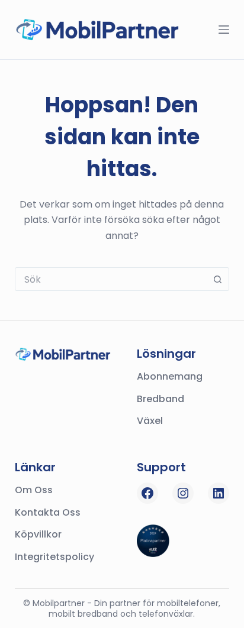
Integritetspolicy (54, 557)
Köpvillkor (38, 534)
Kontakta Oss (48, 512)
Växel (150, 421)
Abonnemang (170, 376)
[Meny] (224, 29)
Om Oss (34, 490)
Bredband (160, 399)
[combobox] (111, 279)
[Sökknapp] (217, 279)
